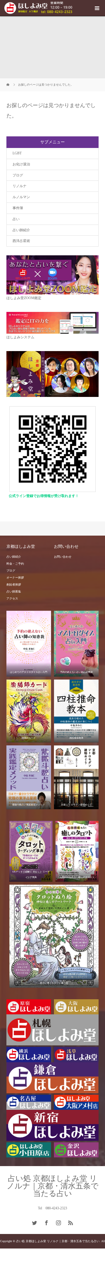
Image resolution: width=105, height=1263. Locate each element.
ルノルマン (21, 197)
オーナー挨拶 (15, 577)
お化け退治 (21, 164)
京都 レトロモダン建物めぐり (76, 804)
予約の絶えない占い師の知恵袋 (76, 672)
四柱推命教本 (76, 738)
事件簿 (18, 208)
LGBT (17, 153)
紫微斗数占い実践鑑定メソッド (28, 804)
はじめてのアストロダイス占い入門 (28, 672)
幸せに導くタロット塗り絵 (54, 983)
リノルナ (20, 186)
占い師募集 (13, 591)
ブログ (18, 175)
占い (16, 219)
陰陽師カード (29, 738)
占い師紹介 (21, 230)
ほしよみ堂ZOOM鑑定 (23, 298)
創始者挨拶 (13, 584)
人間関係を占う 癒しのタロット (77, 877)
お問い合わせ (62, 556)
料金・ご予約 (15, 563)
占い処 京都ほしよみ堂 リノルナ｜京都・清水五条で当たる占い (53, 1186)
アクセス (12, 598)
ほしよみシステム (20, 337)
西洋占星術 (21, 241)
